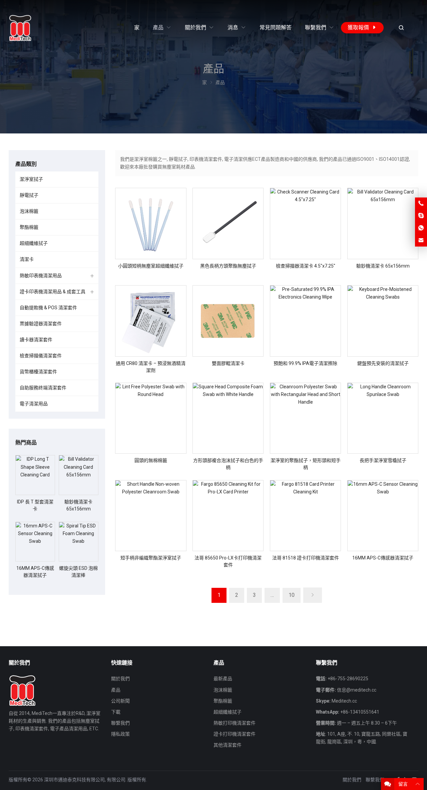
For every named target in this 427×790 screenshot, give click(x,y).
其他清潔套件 (228, 745)
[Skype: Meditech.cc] (421, 216)
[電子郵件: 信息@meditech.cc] (421, 241)
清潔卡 (27, 259)
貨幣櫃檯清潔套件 (38, 371)
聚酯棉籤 (29, 227)
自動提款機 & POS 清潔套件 (48, 307)
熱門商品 (26, 442)
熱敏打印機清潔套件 (235, 723)
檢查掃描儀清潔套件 (41, 355)
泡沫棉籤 (29, 211)
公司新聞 (120, 701)
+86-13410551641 (359, 712)
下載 (115, 712)
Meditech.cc (344, 701)
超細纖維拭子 (34, 243)
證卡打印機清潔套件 (235, 734)
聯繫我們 (120, 723)
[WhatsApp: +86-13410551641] (421, 228)
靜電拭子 (29, 195)
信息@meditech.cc (356, 690)
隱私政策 (120, 734)
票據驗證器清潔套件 (41, 323)
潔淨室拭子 (31, 179)
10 (292, 595)
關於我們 (120, 678)
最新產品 (223, 678)
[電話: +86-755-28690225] (421, 204)
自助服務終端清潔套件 (43, 387)
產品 (115, 690)
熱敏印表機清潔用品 (41, 275)
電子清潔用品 (34, 403)
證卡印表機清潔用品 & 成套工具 (52, 291)
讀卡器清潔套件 (36, 339)
